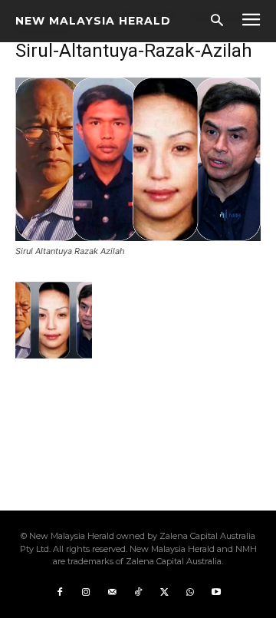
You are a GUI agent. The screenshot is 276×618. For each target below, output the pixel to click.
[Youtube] (216, 592)
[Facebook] (60, 592)
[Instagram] (86, 592)
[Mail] (112, 592)
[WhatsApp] (190, 592)
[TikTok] (138, 592)
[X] (164, 592)
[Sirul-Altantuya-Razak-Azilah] (138, 236)
